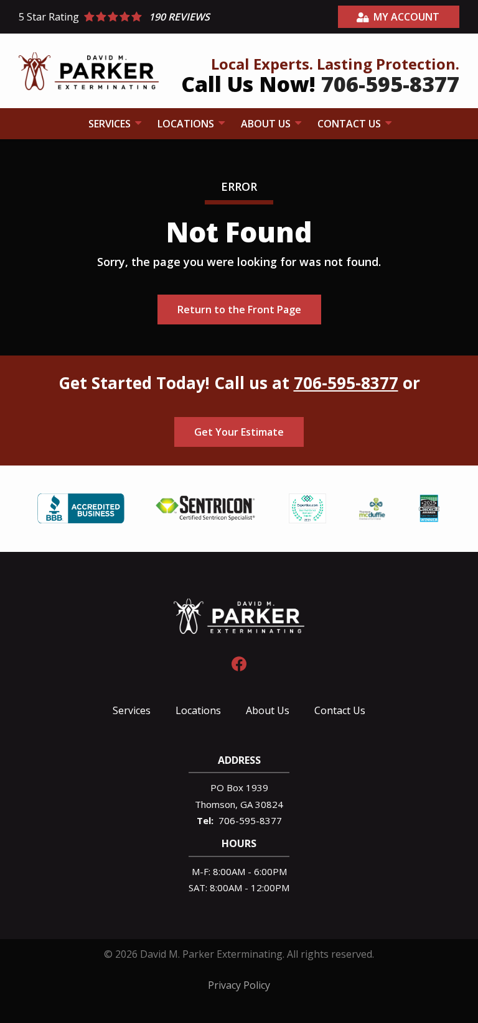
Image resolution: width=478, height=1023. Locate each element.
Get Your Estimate (239, 432)
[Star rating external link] (129, 17)
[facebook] (239, 663)
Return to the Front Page (239, 309)
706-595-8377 (346, 383)
